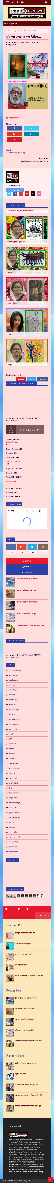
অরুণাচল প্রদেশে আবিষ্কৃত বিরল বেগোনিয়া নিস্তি (29, 1095)
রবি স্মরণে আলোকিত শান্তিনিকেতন (27, 602)
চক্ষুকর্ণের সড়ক (12, 704)
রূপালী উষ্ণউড (12, 827)
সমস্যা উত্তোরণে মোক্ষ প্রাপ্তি (24, 954)
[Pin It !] (14, 139)
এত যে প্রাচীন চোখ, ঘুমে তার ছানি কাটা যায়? (21, 211)
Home (9, 31)
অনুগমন (10, 272)
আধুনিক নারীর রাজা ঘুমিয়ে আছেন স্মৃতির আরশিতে (29, 976)
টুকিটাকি (11, 739)
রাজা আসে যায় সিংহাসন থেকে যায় (26, 590)
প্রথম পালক (12, 773)
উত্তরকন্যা (12, 695)
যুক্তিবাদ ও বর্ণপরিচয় (14, 812)
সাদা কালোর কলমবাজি (14, 837)
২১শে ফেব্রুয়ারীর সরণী (15, 670)
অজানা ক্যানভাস (13, 675)
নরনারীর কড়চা (12, 758)
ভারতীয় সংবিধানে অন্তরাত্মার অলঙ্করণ (26, 1063)
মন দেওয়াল (11, 334)
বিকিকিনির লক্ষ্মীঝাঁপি (13, 783)
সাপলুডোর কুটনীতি (13, 842)
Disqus (31, 379)
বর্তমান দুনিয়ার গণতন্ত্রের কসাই (23, 943)
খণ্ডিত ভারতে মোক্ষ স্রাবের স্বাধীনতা (27, 578)
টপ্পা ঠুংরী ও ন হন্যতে (14, 734)
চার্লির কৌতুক (12, 714)
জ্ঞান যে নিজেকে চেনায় (21, 965)
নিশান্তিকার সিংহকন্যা (14, 768)
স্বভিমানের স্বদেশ (13, 847)
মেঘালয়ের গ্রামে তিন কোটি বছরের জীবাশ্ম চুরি (28, 1106)
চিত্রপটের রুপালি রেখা (14, 719)
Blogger (21, 379)
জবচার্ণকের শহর (13, 729)
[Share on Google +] (14, 134)
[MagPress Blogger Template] (27, 12)
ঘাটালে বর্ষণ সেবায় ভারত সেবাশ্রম (26, 614)
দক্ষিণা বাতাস (12, 753)
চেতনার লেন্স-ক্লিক (13, 724)
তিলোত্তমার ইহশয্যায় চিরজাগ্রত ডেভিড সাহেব (30, 625)
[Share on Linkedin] (31, 134)
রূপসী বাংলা (12, 822)
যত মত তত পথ (12, 807)
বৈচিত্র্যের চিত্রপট (17, 31)
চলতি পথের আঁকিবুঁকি (14, 709)
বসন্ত (10, 365)
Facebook (42, 379)
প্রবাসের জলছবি (13, 778)
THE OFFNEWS (8, 1181)
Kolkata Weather (12, 442)
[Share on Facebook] (14, 128)
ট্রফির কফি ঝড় (12, 744)
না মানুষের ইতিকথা (13, 763)
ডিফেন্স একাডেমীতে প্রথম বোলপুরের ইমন (26, 1084)
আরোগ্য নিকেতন (13, 690)
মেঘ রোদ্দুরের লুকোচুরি (14, 803)
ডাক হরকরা (11, 749)
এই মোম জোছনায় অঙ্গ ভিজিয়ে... (23, 36)
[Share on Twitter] (31, 128)
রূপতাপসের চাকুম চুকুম (14, 817)
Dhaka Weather (11, 481)
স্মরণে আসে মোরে (13, 852)
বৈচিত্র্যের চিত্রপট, (12, 45)
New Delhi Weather (13, 461)
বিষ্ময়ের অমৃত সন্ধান (14, 793)
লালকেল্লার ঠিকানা (13, 832)
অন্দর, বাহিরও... (12, 303)
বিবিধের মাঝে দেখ (13, 788)
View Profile (16, 190)
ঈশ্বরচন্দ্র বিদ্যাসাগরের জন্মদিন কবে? (25, 933)
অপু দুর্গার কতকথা (13, 680)
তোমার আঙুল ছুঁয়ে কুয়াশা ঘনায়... (17, 242)
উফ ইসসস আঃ (13, 700)
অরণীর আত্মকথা (13, 685)
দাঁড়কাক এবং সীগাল (20, 1074)
